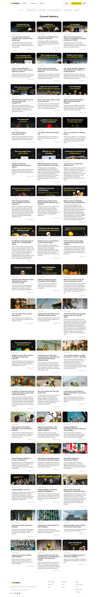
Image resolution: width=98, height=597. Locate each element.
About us (50, 584)
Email (63, 584)
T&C (77, 587)
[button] (25, 3)
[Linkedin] (11, 593)
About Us (42, 3)
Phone (63, 587)
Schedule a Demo (76, 3)
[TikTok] (13, 593)
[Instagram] (15, 593)
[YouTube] (17, 593)
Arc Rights (78, 592)
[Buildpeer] (15, 3)
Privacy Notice (79, 584)
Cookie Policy (79, 589)
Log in (66, 3)
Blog (49, 587)
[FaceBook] (19, 593)
